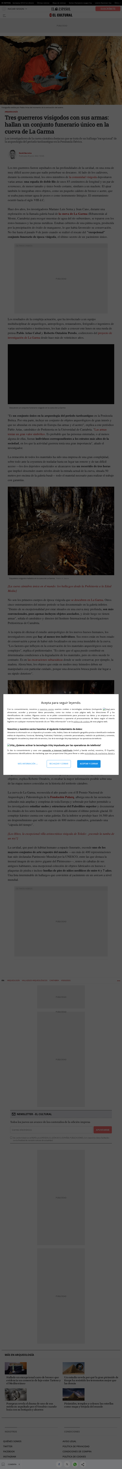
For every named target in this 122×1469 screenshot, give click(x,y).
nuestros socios (47, 709)
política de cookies (81, 721)
